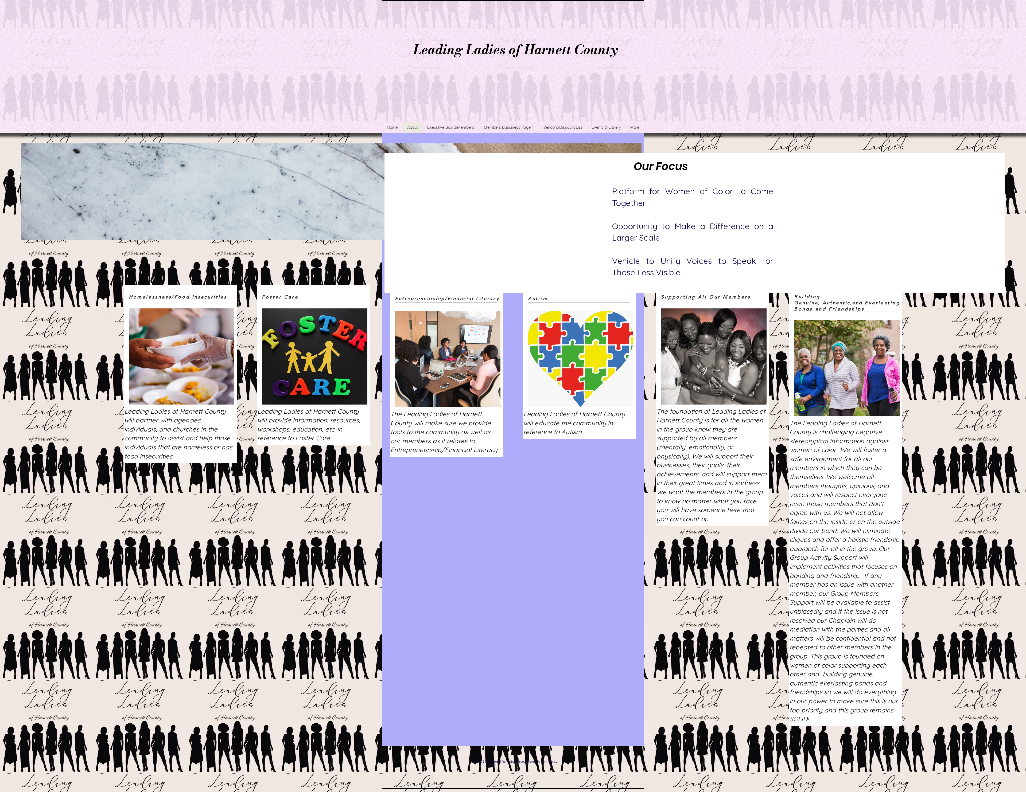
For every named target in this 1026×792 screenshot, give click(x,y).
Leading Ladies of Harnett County (515, 50)
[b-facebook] (626, 751)
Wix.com (554, 761)
